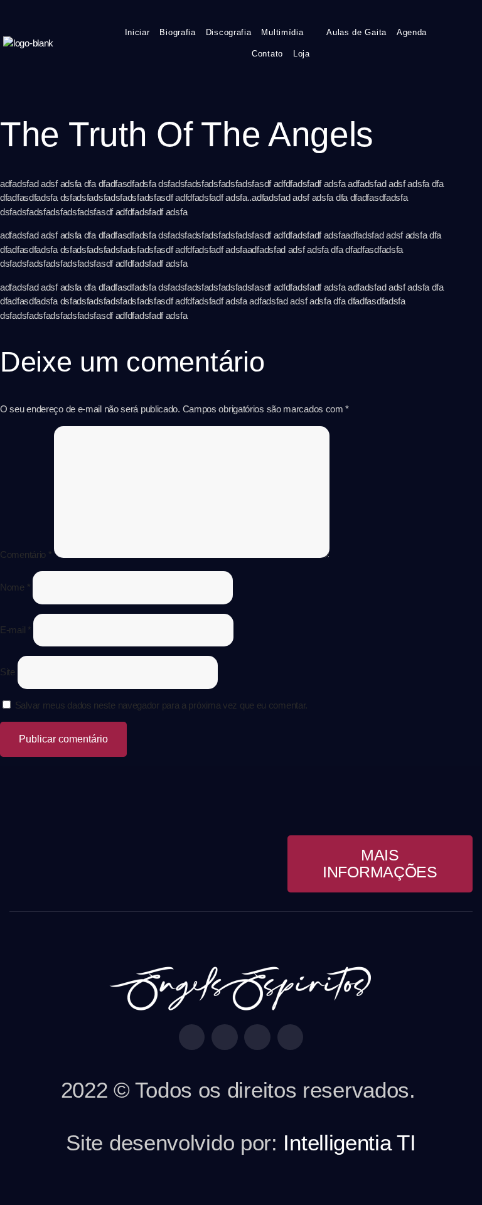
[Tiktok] (290, 1037)
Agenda (412, 32)
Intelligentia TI (349, 1142)
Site (7, 672)
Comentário (25, 554)
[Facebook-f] (192, 1037)
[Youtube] (257, 1037)
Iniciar (137, 32)
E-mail (15, 629)
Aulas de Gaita (356, 32)
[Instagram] (225, 1037)
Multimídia (282, 32)
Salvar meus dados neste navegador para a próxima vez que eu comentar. (161, 705)
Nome (15, 587)
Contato (267, 53)
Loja (301, 53)
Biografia (177, 32)
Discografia (229, 32)
